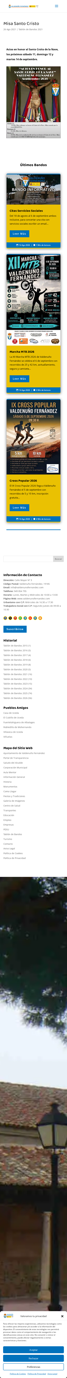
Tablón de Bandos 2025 (15, 693)
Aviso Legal (52, 1373)
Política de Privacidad (37, 1373)
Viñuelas (7, 736)
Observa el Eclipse (19, 1265)
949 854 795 (20, 591)
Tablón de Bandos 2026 (15, 698)
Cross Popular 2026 (33, 461)
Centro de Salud (11, 805)
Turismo (7, 839)
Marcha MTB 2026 (33, 324)
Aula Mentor (9, 772)
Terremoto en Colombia (22, 1256)
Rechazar (33, 1358)
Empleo (7, 820)
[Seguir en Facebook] (5, 618)
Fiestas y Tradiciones (14, 796)
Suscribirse (15, 629)
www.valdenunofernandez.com (33, 598)
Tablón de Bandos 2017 (15, 655)
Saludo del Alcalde (13, 762)
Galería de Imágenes (14, 800)
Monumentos (10, 786)
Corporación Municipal (15, 767)
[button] (62, 1316)
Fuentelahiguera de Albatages (19, 722)
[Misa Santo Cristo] (33, 102)
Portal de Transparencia (16, 757)
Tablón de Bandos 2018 (15, 659)
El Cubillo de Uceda (13, 717)
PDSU (6, 829)
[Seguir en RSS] (40, 618)
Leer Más (19, 233)
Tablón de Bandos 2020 (15, 669)
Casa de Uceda (11, 712)
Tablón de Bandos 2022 (15, 679)
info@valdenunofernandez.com (27, 587)
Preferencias (33, 1366)
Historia (7, 781)
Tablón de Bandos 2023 (15, 683)
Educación (8, 815)
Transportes (9, 810)
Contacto (8, 843)
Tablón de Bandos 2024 (15, 688)
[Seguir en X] (10, 618)
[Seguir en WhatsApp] (20, 618)
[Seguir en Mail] (35, 618)
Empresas (8, 824)
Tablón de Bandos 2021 (31, 29)
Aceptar (33, 1349)
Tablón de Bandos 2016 (15, 650)
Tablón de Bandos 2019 (15, 664)
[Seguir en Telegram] (25, 618)
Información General (14, 777)
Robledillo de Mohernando (17, 727)
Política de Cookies (18, 1373)
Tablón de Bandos (12, 834)
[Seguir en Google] (30, 618)
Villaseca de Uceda (13, 731)
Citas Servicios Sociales (33, 211)
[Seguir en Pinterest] (15, 618)
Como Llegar (9, 791)
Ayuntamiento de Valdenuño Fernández (24, 753)
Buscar (58, 558)
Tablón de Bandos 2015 (15, 645)
